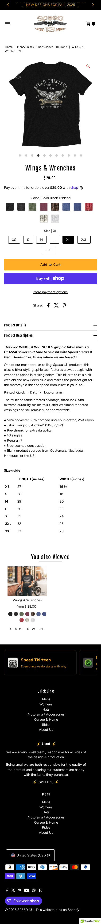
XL (68, 240)
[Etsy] (40, 890)
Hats (46, 709)
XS (14, 240)
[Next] (92, 5)
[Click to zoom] (88, 66)
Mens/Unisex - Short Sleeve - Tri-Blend (42, 47)
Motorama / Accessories (46, 714)
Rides (46, 725)
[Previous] (8, 5)
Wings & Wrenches (27, 600)
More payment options (50, 292)
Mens (46, 699)
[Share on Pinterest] (64, 305)
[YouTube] (26, 890)
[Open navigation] (7, 24)
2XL (84, 240)
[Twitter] (13, 890)
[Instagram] (33, 890)
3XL (49, 250)
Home (9, 47)
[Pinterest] (19, 890)
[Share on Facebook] (48, 305)
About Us (46, 729)
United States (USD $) (33, 855)
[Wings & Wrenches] (27, 581)
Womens (46, 704)
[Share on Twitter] (56, 305)
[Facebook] (7, 890)
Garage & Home (46, 719)
